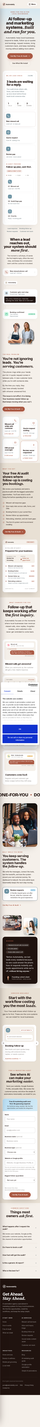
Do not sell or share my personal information (20, 738)
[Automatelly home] (9, 4)
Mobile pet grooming (10, 1362)
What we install (8, 1333)
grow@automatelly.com (10, 1385)
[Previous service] (3, 1043)
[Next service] (36, 1043)
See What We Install (20, 63)
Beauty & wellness (9, 1358)
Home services (8, 1355)
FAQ (21, 1385)
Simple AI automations (29, 1371)
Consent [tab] (7, 691)
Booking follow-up (28, 1332)
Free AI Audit (7, 1329)
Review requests (27, 1335)
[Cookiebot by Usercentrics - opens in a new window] (28, 685)
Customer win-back (28, 1345)
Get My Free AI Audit (18, 56)
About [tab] (32, 691)
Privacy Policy (29, 1385)
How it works (7, 1325)
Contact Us (6, 1388)
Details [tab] (20, 691)
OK (20, 729)
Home (5, 1322)
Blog (23, 1355)
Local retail (6, 1366)
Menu (33, 4)
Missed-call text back (29, 1322)
